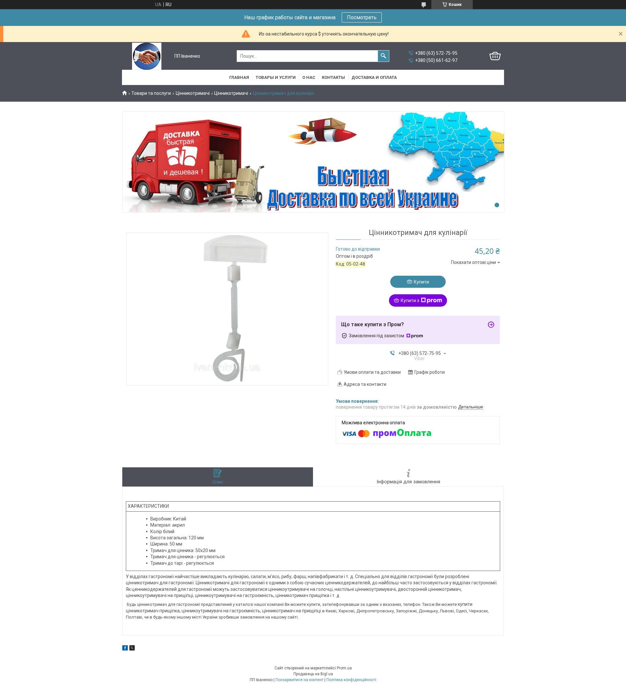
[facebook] (125, 648)
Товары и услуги (276, 77)
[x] (132, 648)
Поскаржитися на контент (299, 680)
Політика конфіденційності (351, 680)
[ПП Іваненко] (146, 56)
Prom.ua (344, 668)
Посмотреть (362, 17)
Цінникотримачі (193, 93)
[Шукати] (383, 56)
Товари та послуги (151, 93)
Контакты (333, 77)
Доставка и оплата (374, 77)
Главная (239, 77)
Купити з (410, 300)
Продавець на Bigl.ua (313, 674)
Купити (421, 282)
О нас (308, 77)
